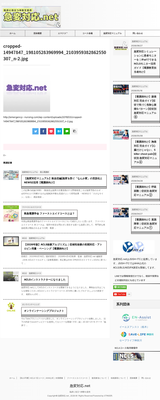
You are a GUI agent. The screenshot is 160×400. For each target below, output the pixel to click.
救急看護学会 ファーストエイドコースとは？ (49, 213)
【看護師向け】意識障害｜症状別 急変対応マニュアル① (145, 223)
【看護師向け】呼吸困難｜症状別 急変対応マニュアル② (145, 190)
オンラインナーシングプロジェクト (44, 310)
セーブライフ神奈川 (130, 340)
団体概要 (38, 33)
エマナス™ (62, 33)
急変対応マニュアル (112, 33)
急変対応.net (80, 386)
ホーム (13, 33)
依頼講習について (118, 378)
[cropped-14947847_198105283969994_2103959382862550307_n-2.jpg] (59, 131)
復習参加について (99, 378)
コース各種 (87, 33)
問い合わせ (138, 33)
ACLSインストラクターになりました (45, 279)
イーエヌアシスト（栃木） (134, 326)
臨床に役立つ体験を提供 (80, 392)
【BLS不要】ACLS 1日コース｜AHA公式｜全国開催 (41, 378)
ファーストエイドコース (77, 378)
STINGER (108, 396)
